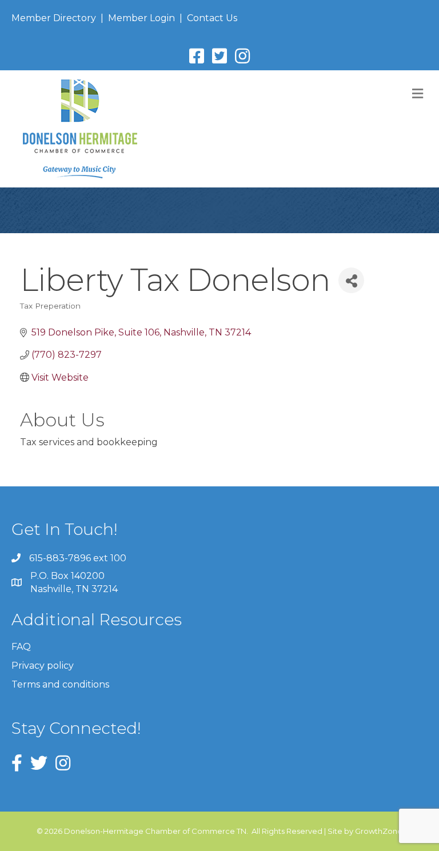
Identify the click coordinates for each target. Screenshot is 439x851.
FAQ (21, 646)
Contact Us (212, 18)
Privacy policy (42, 665)
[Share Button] (351, 280)
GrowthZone (378, 831)
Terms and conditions (60, 684)
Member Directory (53, 18)
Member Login (141, 18)
